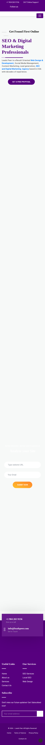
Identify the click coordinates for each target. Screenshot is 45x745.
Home (4, 674)
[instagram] (29, 6)
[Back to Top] (40, 740)
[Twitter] (21, 6)
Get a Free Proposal (21, 82)
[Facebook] (25, 6)
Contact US (23, 739)
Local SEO (27, 677)
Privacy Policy (33, 733)
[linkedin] (33, 6)
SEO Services (28, 674)
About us (5, 677)
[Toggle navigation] (39, 15)
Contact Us (6, 685)
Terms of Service (20, 733)
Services (5, 681)
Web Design (28, 681)
